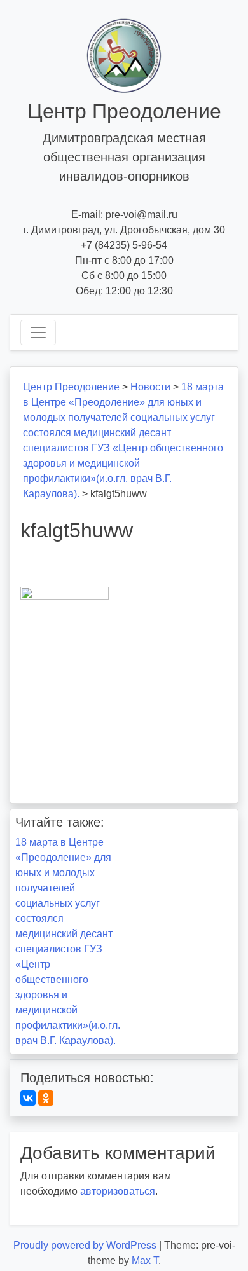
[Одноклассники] (45, 1098)
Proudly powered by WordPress (86, 1245)
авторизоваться (117, 1191)
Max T (145, 1260)
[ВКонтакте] (28, 1098)
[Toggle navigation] (38, 332)
